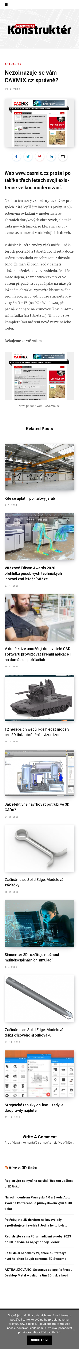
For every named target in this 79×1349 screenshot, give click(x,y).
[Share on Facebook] (16, 156)
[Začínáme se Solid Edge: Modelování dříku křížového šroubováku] (39, 998)
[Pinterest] (39, 156)
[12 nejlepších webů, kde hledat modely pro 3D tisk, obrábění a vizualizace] (39, 698)
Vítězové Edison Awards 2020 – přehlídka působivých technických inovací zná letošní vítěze (33, 573)
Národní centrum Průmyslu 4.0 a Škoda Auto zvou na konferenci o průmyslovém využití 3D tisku (38, 1203)
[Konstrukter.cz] (39, 29)
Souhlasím (39, 1340)
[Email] (62, 156)
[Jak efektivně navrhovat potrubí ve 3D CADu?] (39, 773)
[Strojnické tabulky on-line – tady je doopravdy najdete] (39, 1073)
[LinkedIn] (51, 156)
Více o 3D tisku (23, 1167)
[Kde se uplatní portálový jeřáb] (39, 467)
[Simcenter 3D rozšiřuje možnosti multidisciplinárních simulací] (39, 923)
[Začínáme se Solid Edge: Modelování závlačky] (39, 848)
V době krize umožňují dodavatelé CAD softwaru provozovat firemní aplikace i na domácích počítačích (38, 654)
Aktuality (13, 64)
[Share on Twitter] (28, 156)
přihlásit (68, 1142)
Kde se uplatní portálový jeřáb (30, 498)
